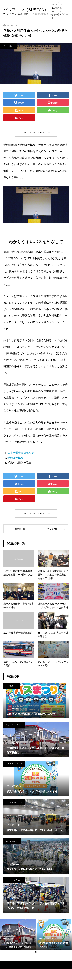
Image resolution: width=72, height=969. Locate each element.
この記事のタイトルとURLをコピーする (36, 132)
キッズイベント (12, 841)
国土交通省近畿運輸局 (20, 452)
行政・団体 (8, 46)
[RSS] (36, 952)
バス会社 (11, 686)
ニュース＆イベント (14, 725)
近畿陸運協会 (15, 457)
